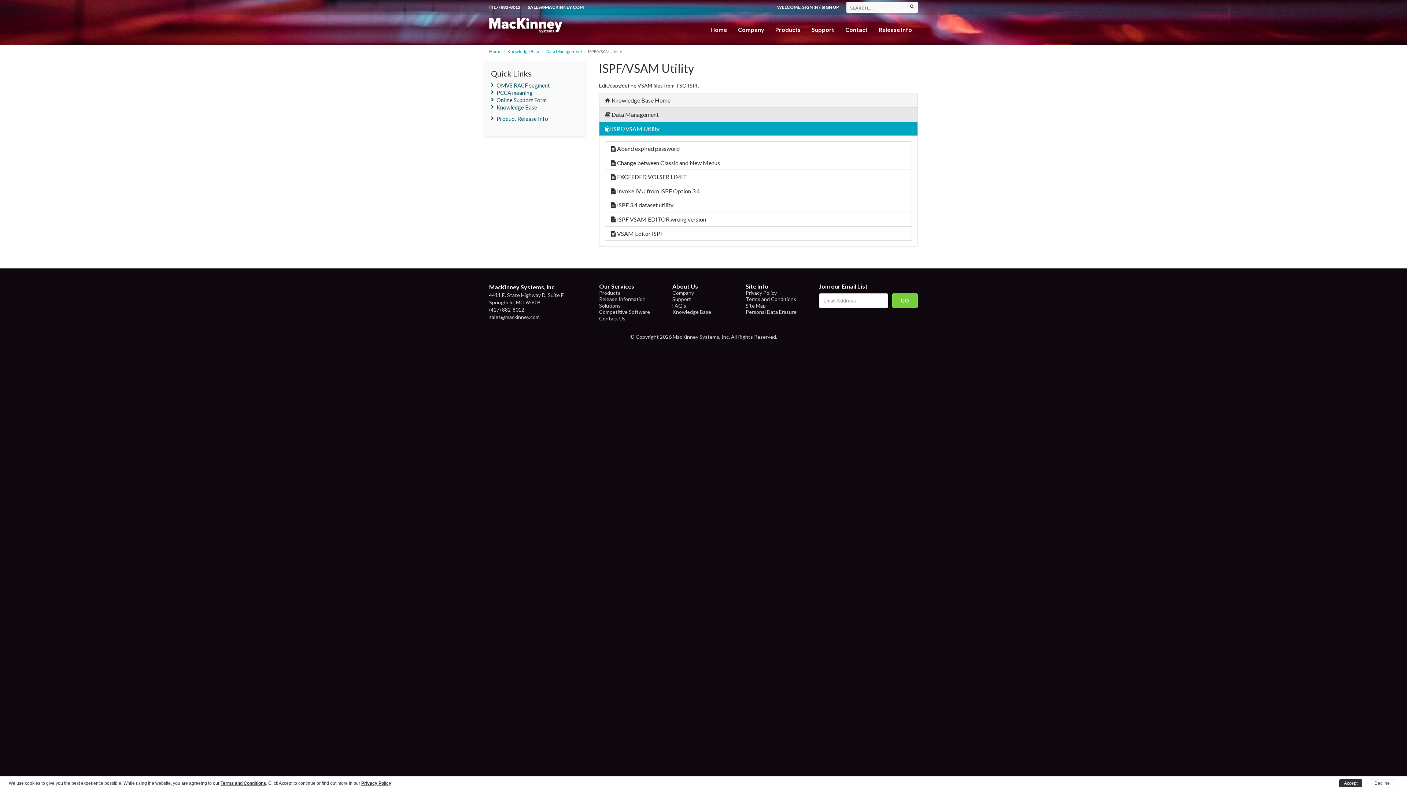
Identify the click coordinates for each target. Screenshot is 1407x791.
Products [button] (788, 29)
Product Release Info (522, 118)
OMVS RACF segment (523, 85)
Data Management (564, 51)
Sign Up (830, 7)
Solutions (610, 305)
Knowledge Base (523, 51)
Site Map (756, 305)
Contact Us (612, 318)
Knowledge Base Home (640, 100)
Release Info (895, 29)
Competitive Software (624, 312)
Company (751, 29)
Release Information (622, 299)
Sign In (810, 7)
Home (718, 29)
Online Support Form (521, 100)
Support (823, 29)
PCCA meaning (514, 92)
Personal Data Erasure (771, 312)
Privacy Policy (761, 293)
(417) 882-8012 (504, 7)
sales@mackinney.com (556, 7)
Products (609, 293)
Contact (856, 29)
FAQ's (679, 305)
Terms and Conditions (771, 299)
